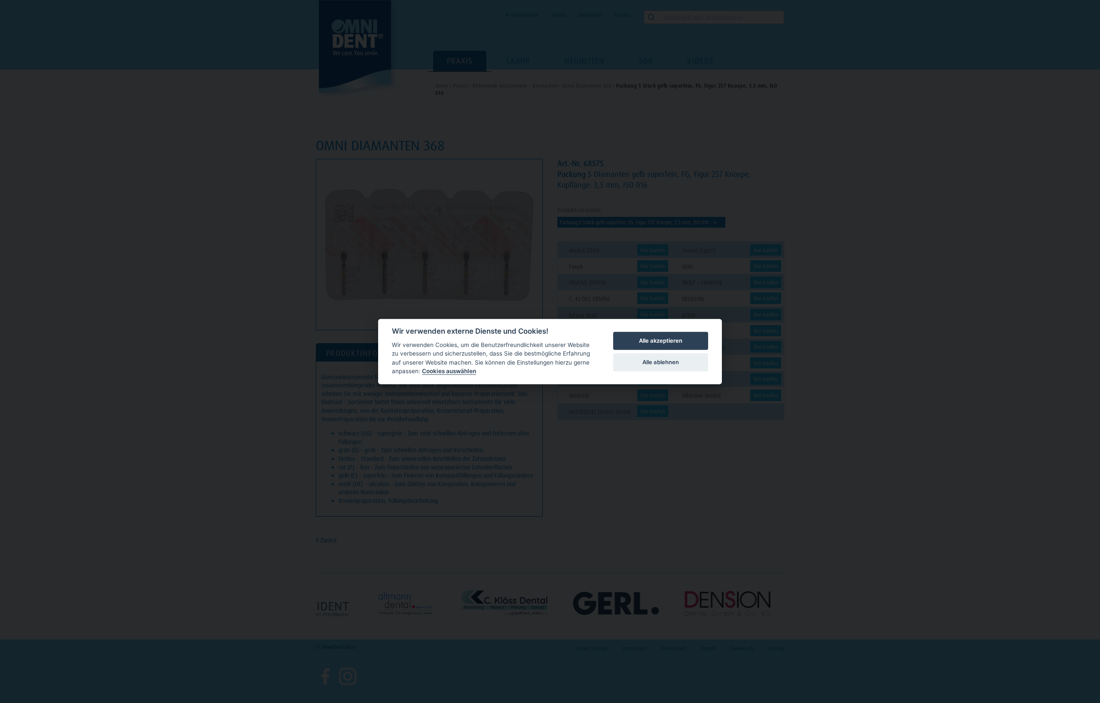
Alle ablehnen (660, 362)
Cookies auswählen (449, 371)
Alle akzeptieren (660, 340)
